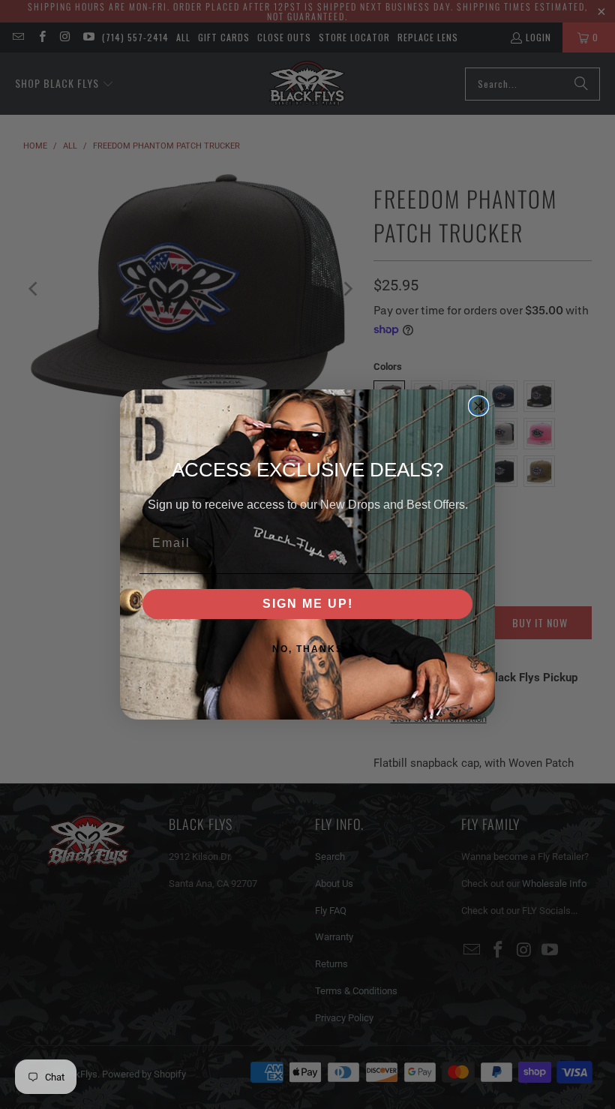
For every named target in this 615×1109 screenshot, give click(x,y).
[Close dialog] (479, 406)
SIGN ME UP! (307, 603)
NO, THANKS (308, 649)
